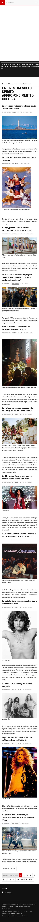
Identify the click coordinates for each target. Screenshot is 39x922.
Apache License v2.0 (16, 913)
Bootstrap (4, 911)
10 (18, 879)
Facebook (8, 892)
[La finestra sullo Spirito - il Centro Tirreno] (10, 2)
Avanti (24, 879)
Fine (30, 879)
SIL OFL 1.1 (25, 916)
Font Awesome (6, 916)
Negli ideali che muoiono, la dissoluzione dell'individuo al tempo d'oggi (19, 817)
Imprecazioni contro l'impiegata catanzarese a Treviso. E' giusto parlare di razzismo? (17, 277)
